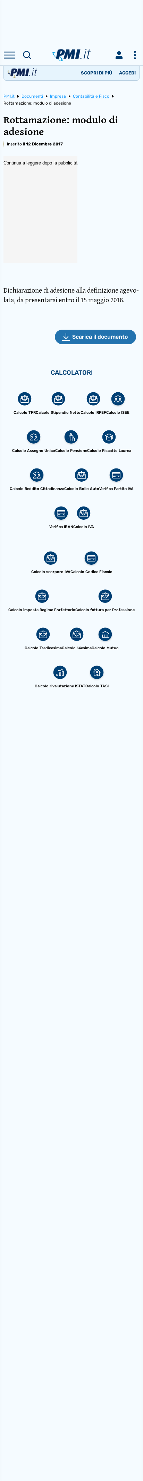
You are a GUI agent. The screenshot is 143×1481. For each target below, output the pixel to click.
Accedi (127, 72)
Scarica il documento (100, 336)
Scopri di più (96, 72)
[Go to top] (129, 1458)
